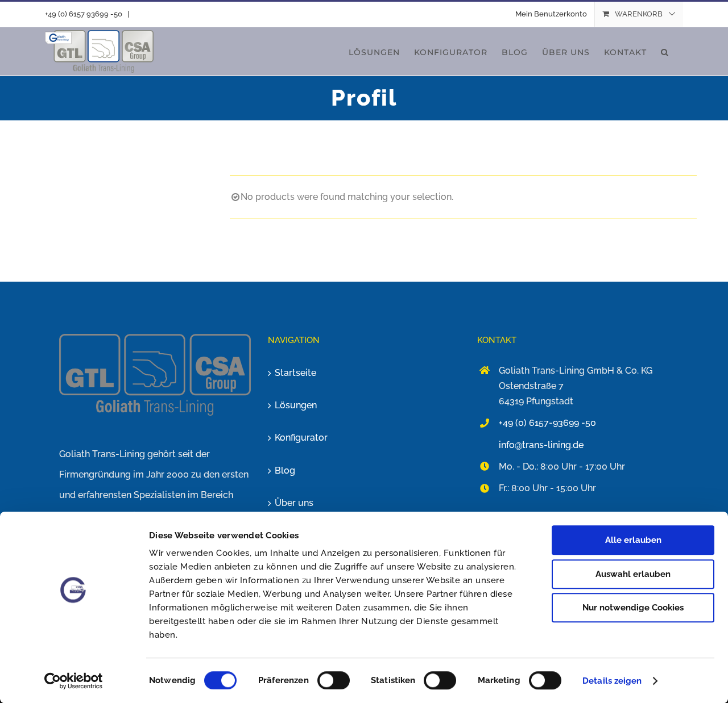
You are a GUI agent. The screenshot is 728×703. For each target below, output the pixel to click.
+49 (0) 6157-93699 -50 (547, 422)
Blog (285, 470)
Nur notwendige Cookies (633, 607)
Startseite (295, 372)
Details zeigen (612, 681)
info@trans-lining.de (541, 445)
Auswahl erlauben (633, 574)
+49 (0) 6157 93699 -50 (83, 14)
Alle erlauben (633, 540)
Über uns (294, 502)
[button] (665, 51)
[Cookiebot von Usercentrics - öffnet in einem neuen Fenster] (73, 680)
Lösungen (296, 405)
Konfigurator (301, 437)
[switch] (333, 680)
